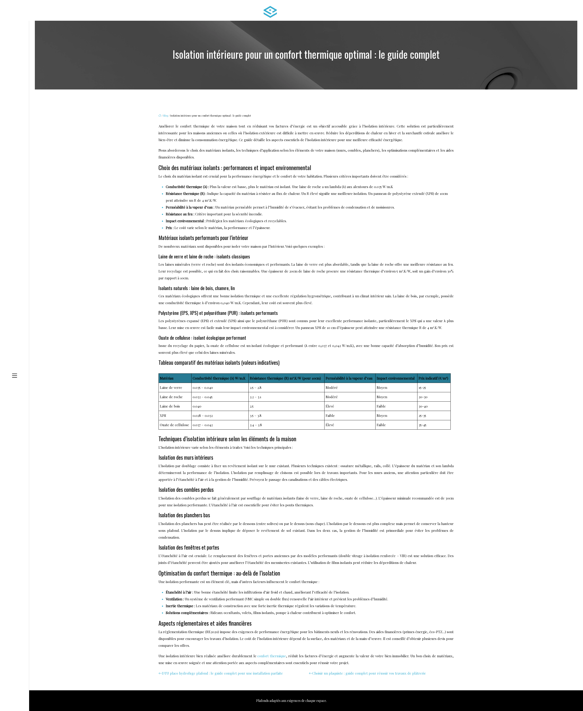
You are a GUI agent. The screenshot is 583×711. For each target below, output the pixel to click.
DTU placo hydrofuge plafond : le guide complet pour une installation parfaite (222, 673)
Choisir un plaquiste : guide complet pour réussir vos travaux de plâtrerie (369, 673)
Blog (165, 115)
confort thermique (271, 656)
